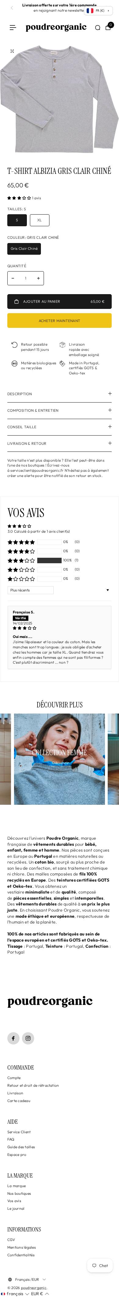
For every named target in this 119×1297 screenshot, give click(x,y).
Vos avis (14, 1200)
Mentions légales (21, 1247)
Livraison (15, 1093)
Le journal (15, 1208)
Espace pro (16, 1154)
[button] (19, 198)
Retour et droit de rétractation (33, 1085)
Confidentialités (20, 1255)
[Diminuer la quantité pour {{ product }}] (13, 278)
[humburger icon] (13, 27)
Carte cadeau (18, 1100)
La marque (16, 1185)
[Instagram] (28, 1038)
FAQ (11, 1139)
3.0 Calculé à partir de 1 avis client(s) (39, 531)
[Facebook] (13, 1038)
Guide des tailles (21, 1147)
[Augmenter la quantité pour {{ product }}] (38, 278)
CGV (11, 1239)
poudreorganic (33, 1287)
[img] (59, 628)
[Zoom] (12, 51)
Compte (13, 1077)
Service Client (19, 1132)
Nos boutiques (19, 1193)
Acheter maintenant (59, 320)
